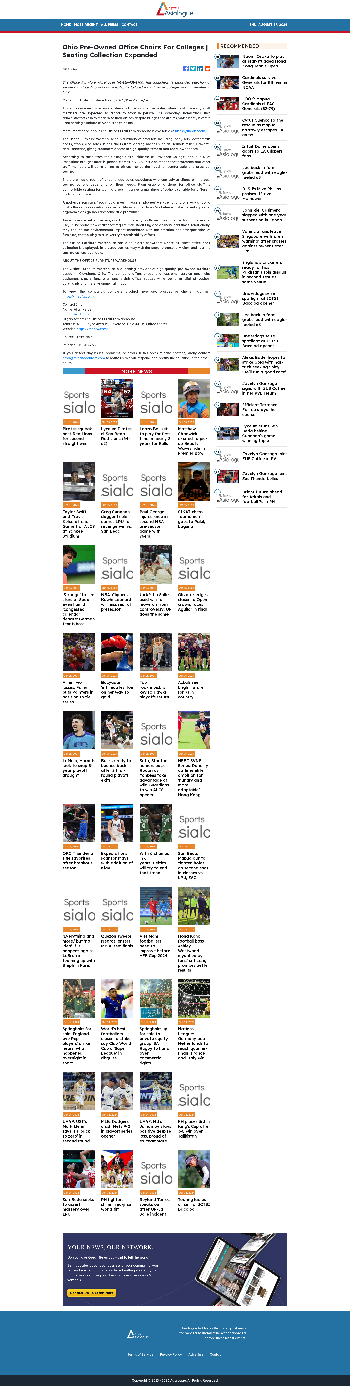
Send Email (81, 314)
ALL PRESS (109, 24)
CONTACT (130, 24)
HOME (66, 24)
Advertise (195, 1354)
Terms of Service (141, 1354)
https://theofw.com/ (191, 131)
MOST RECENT (86, 24)
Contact (216, 1354)
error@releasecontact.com (84, 358)
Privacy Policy (171, 1354)
